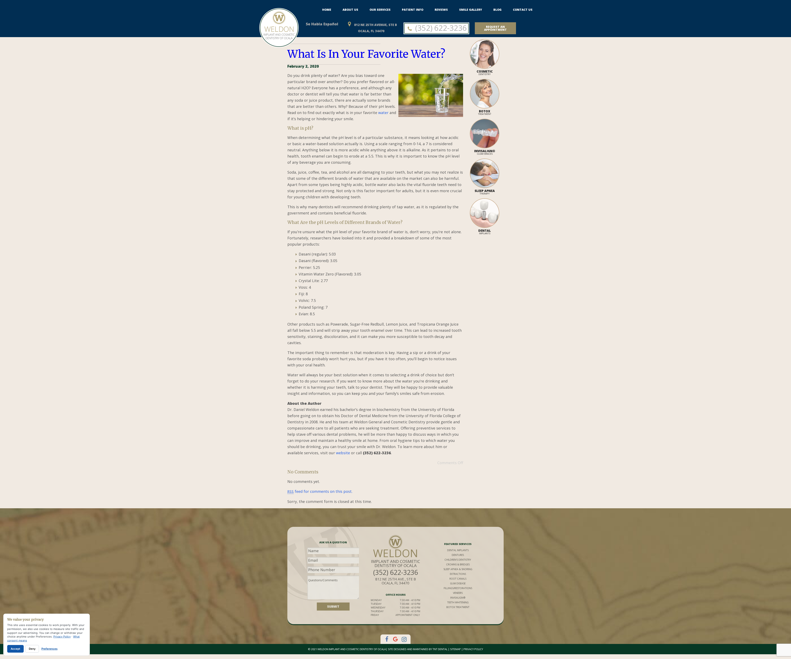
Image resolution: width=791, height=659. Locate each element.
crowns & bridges (458, 564)
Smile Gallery (470, 10)
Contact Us (522, 10)
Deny (32, 648)
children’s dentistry (458, 559)
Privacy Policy (473, 649)
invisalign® (457, 597)
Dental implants (458, 550)
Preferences (49, 648)
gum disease (458, 583)
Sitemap (455, 649)
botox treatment (457, 607)
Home (326, 10)
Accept (15, 648)
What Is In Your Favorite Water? (366, 54)
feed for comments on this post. (319, 491)
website (343, 452)
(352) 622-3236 (440, 28)
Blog (497, 10)
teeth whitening (458, 602)
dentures (458, 555)
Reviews (441, 10)
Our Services (380, 10)
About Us (350, 10)
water (383, 112)
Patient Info (412, 10)
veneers (458, 593)
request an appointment (495, 28)
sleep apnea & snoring (457, 569)
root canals (457, 578)
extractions (458, 574)
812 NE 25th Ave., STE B (395, 581)
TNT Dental (440, 649)
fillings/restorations (458, 588)
